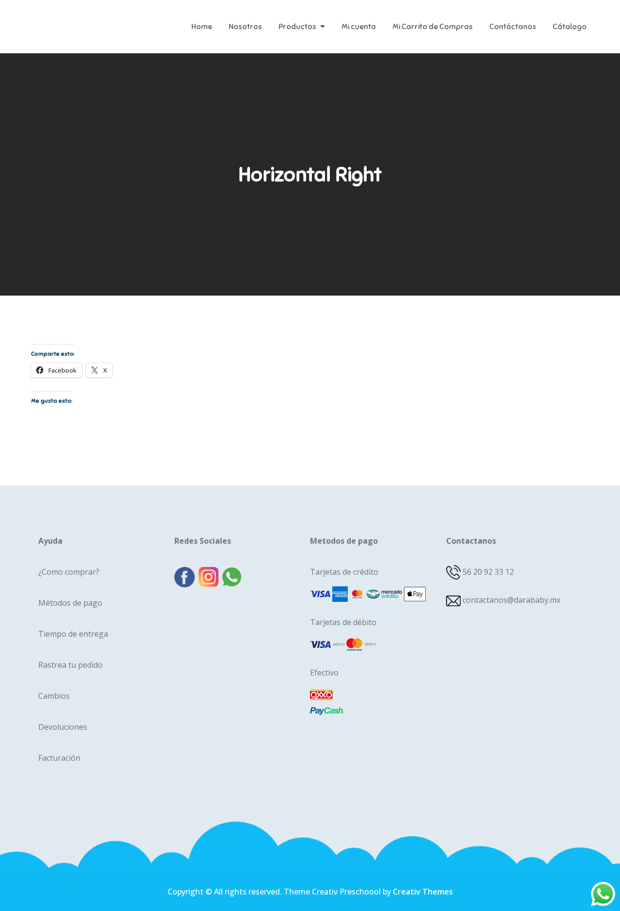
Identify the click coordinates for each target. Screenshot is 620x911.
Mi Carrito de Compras (432, 26)
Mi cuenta (358, 26)
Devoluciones (62, 727)
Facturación (59, 758)
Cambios (54, 696)
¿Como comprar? (68, 571)
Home (201, 26)
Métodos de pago (70, 602)
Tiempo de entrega (73, 633)
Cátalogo (570, 26)
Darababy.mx (91, 19)
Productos (297, 26)
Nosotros (245, 26)
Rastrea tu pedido (70, 665)
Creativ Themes (423, 891)
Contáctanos (512, 26)
